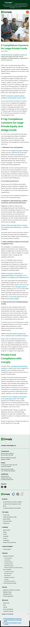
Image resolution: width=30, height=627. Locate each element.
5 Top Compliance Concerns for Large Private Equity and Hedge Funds (13, 620)
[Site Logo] (7, 12)
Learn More (18, 7)
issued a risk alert (16, 150)
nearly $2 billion (14, 298)
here (18, 197)
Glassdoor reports (21, 286)
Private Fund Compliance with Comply (12, 623)
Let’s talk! (17, 423)
